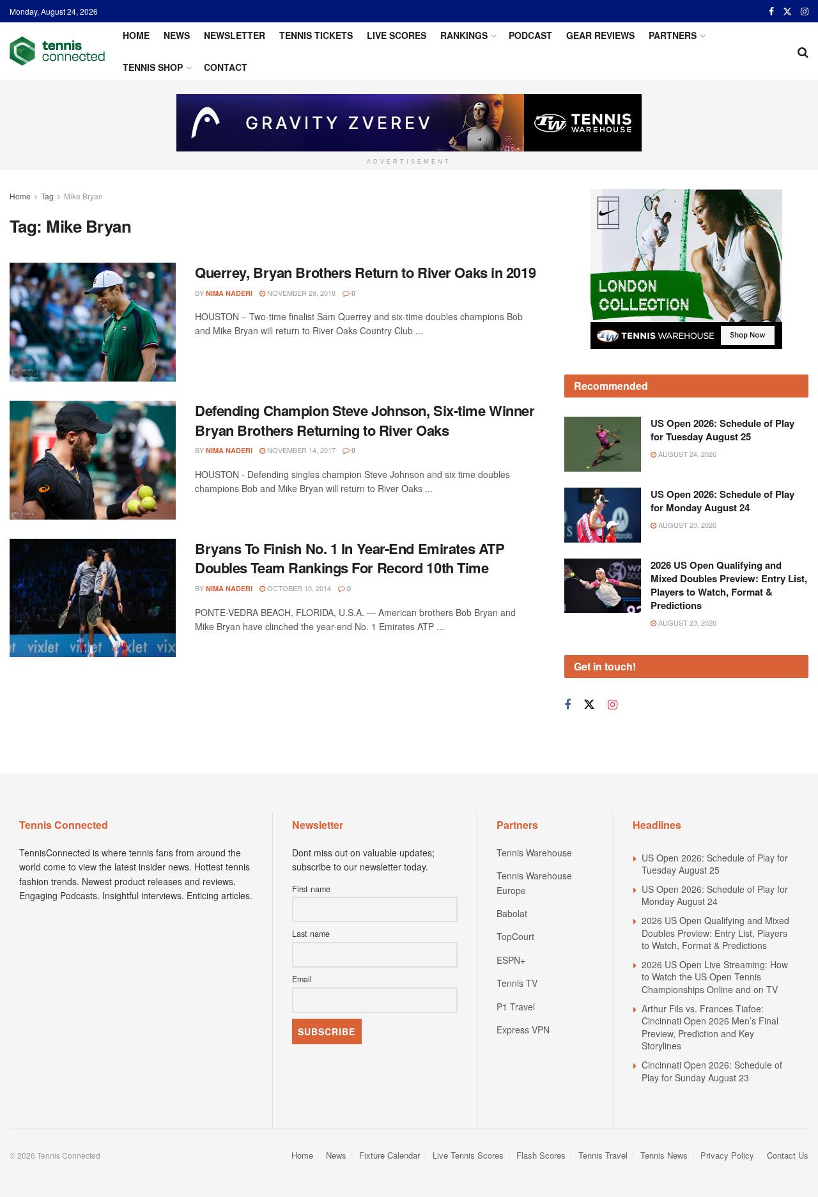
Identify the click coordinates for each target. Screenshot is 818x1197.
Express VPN (523, 1029)
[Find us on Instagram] (804, 11)
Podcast (530, 35)
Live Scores (396, 35)
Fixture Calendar (389, 1155)
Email (302, 979)
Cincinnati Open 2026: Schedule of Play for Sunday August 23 (712, 1071)
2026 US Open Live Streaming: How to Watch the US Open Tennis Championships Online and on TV (715, 977)
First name (311, 889)
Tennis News (664, 1155)
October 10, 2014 (298, 588)
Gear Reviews (600, 35)
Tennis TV (517, 983)
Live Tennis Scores (468, 1155)
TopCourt (515, 936)
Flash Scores (541, 1155)
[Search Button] (803, 51)
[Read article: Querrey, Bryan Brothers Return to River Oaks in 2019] (93, 322)
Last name (311, 933)
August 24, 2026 (686, 454)
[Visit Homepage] (57, 51)
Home (136, 35)
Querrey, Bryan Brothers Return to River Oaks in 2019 (365, 272)
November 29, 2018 (300, 293)
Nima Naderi (229, 293)
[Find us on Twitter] (787, 11)
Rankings (464, 35)
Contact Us (787, 1155)
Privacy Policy (727, 1155)
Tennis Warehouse (534, 852)
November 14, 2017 (300, 450)
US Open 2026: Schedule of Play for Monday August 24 (722, 500)
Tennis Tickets (316, 35)
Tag (47, 195)
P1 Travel (516, 1006)
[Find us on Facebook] (771, 11)
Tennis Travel (603, 1155)
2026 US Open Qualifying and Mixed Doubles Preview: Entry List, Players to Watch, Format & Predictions (729, 585)
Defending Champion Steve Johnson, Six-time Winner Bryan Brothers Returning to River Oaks (364, 420)
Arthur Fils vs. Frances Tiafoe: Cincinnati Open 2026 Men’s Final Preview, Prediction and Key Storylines (710, 1027)
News (177, 35)
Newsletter (234, 35)
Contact (225, 67)
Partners (673, 35)
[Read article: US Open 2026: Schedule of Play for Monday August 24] (602, 515)
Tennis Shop (153, 67)
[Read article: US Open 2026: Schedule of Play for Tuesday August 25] (602, 444)
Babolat (512, 913)
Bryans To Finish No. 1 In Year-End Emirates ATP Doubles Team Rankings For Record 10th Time (349, 558)
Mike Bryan (83, 195)
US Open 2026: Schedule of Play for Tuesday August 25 (722, 430)
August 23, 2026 (686, 525)
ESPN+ (511, 960)
